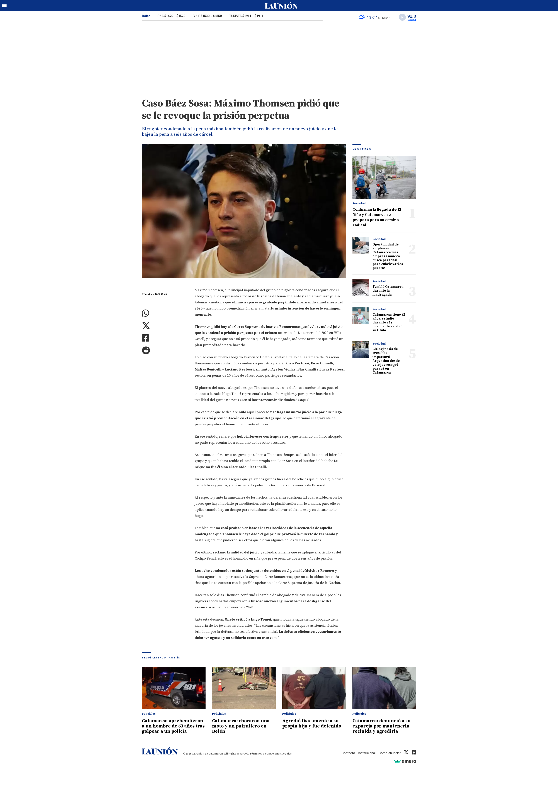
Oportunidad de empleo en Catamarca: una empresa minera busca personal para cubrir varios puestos (388, 256)
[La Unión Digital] (281, 5)
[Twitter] (165, 326)
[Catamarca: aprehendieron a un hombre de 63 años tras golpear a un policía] (174, 688)
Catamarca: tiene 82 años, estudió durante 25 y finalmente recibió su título (389, 322)
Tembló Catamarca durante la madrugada (388, 291)
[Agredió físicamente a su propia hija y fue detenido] (314, 688)
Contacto (348, 753)
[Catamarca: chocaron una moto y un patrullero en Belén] (244, 688)
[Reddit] (165, 350)
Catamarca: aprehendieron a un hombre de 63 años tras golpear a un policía (173, 726)
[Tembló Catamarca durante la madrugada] (360, 287)
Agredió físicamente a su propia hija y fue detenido (311, 723)
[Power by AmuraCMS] (405, 761)
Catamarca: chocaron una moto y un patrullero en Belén (241, 726)
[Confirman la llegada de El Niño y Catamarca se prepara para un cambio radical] (384, 177)
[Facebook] (165, 338)
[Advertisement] (279, 56)
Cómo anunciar (390, 753)
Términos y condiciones (265, 753)
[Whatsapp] (165, 313)
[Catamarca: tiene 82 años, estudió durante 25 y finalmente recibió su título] (360, 315)
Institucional (367, 753)
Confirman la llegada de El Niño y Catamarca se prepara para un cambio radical (376, 217)
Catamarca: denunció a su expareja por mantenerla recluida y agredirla (381, 726)
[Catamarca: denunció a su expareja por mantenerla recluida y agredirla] (384, 688)
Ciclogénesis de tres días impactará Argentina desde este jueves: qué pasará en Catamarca (386, 361)
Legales (286, 753)
